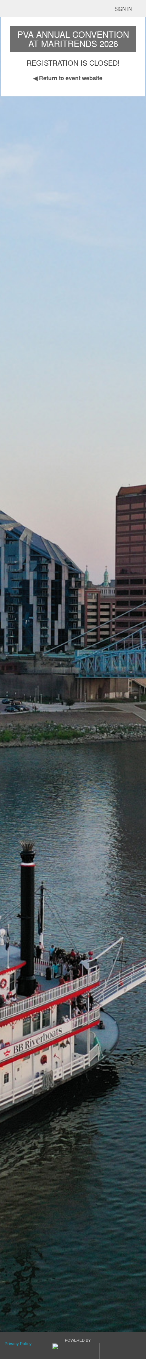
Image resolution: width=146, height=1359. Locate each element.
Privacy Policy (18, 1343)
